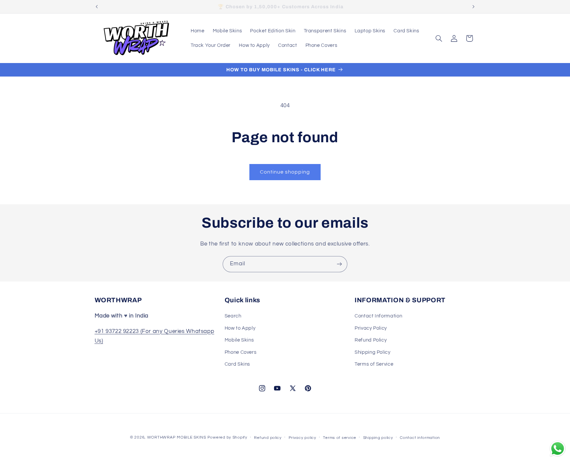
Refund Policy (371, 340)
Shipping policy (378, 438)
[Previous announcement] (96, 6)
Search (233, 315)
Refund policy (268, 438)
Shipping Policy (372, 352)
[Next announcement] (473, 6)
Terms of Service (374, 364)
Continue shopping (285, 172)
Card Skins (237, 364)
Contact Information (378, 315)
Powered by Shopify (227, 437)
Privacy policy (302, 438)
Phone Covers (241, 352)
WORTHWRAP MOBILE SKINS (176, 437)
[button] (438, 38)
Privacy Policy (371, 328)
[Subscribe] (339, 264)
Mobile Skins (239, 340)
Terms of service (339, 438)
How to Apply (240, 328)
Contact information (420, 438)
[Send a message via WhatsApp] (558, 449)
